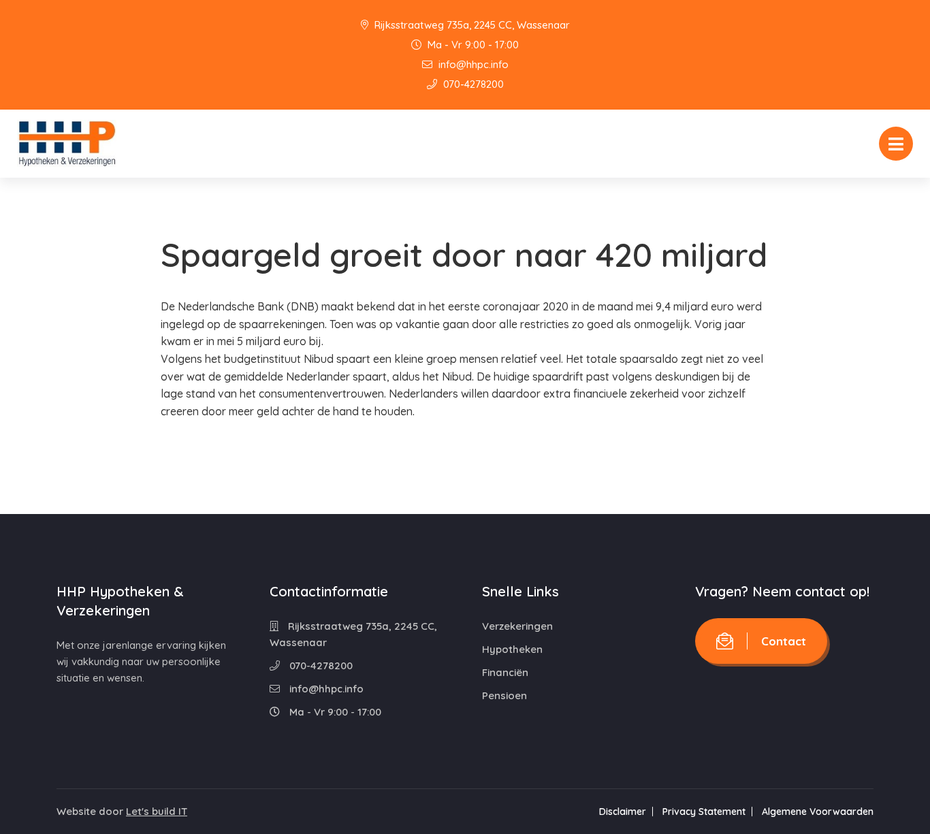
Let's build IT (156, 811)
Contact (783, 641)
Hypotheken (512, 649)
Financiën (505, 672)
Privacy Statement (703, 811)
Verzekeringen (517, 626)
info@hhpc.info (472, 64)
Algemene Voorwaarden (817, 811)
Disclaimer (622, 811)
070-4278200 (472, 84)
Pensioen (504, 695)
